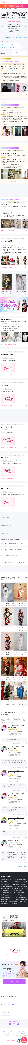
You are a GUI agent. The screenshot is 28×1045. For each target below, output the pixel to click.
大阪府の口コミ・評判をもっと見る (18, 866)
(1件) (14, 245)
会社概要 (16, 1035)
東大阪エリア (14, 44)
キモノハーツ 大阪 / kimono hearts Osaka (16, 726)
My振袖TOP (5, 1031)
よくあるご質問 (6, 1033)
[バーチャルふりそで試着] (14, 304)
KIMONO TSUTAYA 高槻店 (16, 840)
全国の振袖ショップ (17, 8)
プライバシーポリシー (8, 1035)
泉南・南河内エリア (14, 47)
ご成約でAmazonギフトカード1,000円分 (9, 61)
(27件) (10, 114)
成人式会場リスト (15, 1033)
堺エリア (4, 47)
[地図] (3, 74)
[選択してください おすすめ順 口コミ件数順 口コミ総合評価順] (19, 53)
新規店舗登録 (23, 1035)
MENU (25, 2)
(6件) (9, 157)
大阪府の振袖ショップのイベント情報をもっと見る (15, 37)
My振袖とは (12, 1031)
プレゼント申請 (14, 981)
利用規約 (23, 1033)
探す (17, 2)
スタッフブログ (20, 1031)
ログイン (21, 2)
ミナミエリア (5, 44)
